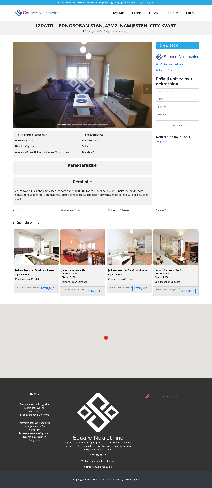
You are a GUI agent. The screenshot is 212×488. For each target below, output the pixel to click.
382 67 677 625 (67, 2)
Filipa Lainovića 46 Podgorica (99, 461)
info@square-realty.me (124, 2)
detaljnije (47, 288)
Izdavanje (154, 12)
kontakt (191, 12)
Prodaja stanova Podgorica (34, 404)
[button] (17, 89)
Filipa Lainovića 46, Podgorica (94, 2)
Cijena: (75, 274)
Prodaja (136, 12)
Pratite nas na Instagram (163, 396)
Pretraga (173, 12)
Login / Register (146, 2)
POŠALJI (177, 125)
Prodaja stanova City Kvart (34, 414)
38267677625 (99, 455)
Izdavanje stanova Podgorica (34, 422)
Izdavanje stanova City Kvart (34, 433)
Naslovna (119, 12)
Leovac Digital (131, 479)
